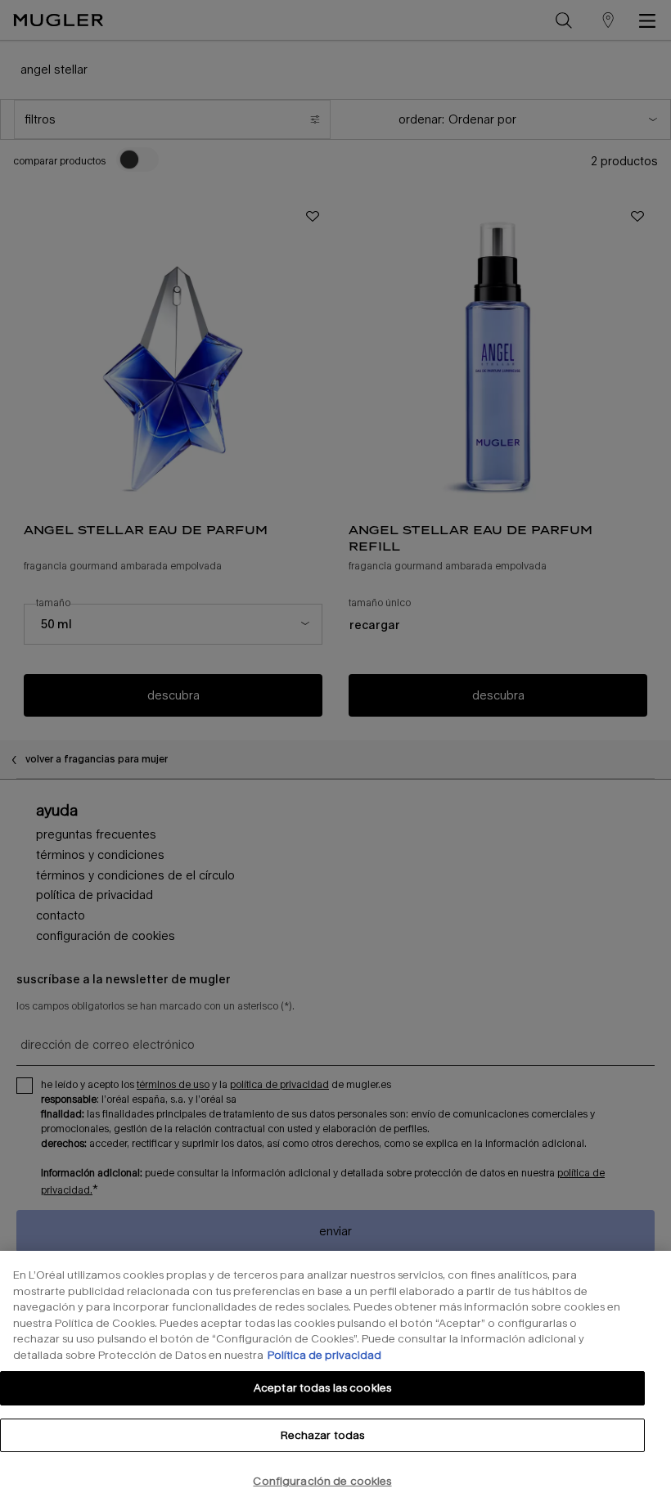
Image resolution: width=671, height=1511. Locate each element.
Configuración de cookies (322, 1480)
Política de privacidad (324, 1354)
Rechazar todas (323, 1434)
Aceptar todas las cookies (322, 1387)
